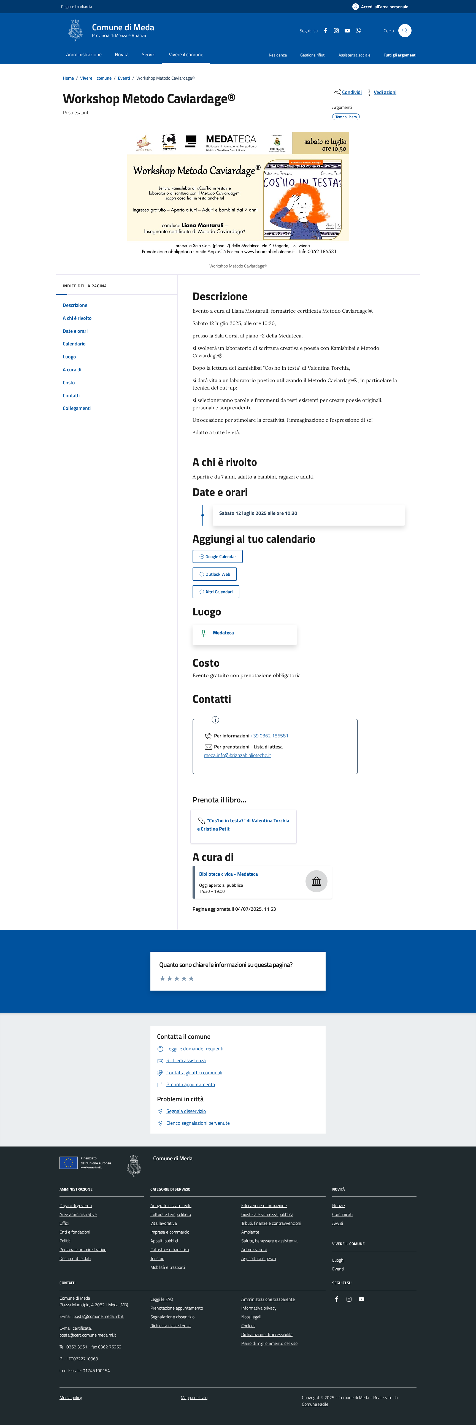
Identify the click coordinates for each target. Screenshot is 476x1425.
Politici (65, 1240)
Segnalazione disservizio (172, 1316)
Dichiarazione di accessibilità (267, 1334)
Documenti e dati (75, 1258)
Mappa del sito (194, 1397)
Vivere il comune (96, 78)
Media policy (71, 1397)
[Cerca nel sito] (405, 30)
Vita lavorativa (163, 1223)
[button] (380, 6)
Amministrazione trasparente (268, 1299)
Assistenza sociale (354, 55)
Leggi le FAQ (161, 1299)
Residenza (278, 55)
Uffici (64, 1223)
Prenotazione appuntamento (176, 1308)
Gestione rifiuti (312, 55)
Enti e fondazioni (75, 1232)
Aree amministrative (78, 1214)
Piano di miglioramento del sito (269, 1343)
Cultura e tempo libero (170, 1214)
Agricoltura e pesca (258, 1258)
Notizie (338, 1205)
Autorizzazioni (254, 1249)
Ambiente (250, 1232)
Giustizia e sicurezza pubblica (267, 1214)
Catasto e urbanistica (169, 1249)
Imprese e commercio (169, 1232)
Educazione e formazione (264, 1205)
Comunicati (342, 1214)
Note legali (251, 1316)
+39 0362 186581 (269, 735)
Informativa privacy (259, 1308)
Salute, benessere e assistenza (269, 1240)
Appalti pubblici (164, 1240)
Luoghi (338, 1260)
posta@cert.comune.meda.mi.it (88, 1335)
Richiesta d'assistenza (170, 1325)
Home (68, 78)
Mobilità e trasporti (167, 1267)
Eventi (124, 78)
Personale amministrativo (83, 1249)
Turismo (157, 1258)
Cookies (248, 1325)
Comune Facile (315, 1404)
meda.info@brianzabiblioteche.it (237, 755)
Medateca (223, 632)
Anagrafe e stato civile (170, 1205)
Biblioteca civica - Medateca (228, 874)
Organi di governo (76, 1205)
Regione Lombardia (76, 6)
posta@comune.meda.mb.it (99, 1316)
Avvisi (337, 1223)
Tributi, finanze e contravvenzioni (271, 1223)
